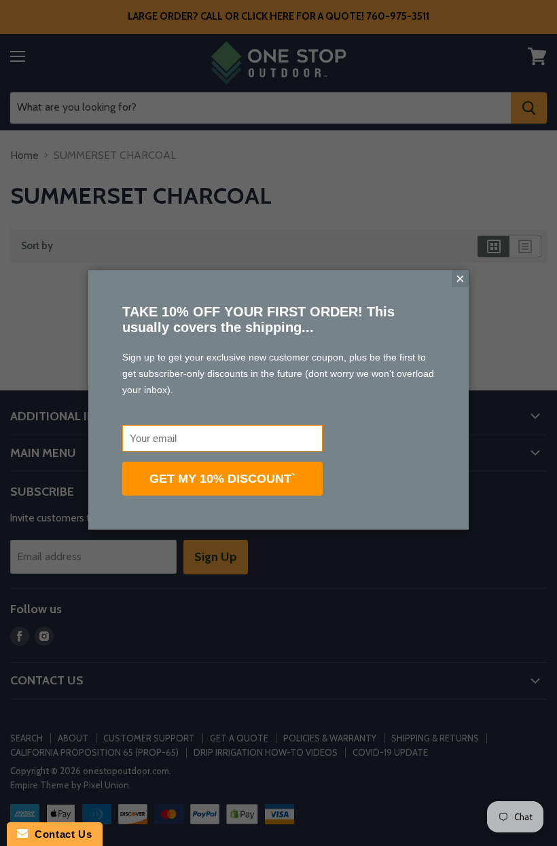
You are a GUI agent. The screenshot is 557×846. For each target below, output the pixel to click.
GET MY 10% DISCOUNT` (222, 478)
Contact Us (60, 834)
